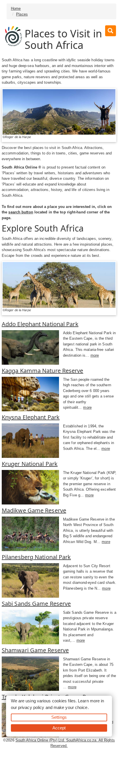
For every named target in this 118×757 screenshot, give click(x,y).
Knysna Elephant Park (31, 417)
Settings (59, 717)
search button (20, 212)
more (95, 355)
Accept (59, 727)
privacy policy (31, 707)
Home (16, 8)
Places (22, 14)
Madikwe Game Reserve (34, 510)
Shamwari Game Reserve (35, 650)
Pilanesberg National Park (36, 557)
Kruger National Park (30, 464)
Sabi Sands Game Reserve (36, 603)
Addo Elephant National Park (40, 324)
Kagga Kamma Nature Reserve (42, 370)
